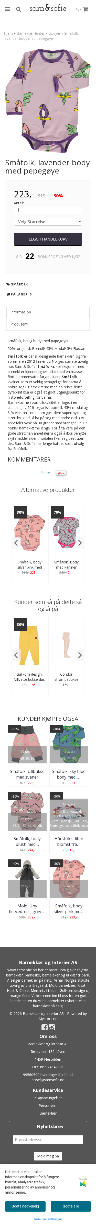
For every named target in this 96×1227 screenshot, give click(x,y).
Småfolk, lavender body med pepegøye (41, 36)
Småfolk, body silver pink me (69, 908)
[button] (16, 543)
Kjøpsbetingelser (48, 1097)
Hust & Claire (18, 990)
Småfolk (19, 284)
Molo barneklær (62, 985)
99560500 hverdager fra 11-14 (48, 1074)
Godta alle (71, 1206)
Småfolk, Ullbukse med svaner (27, 774)
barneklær (14, 975)
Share (45, 472)
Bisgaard (39, 985)
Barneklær (48, 1113)
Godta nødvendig (25, 1206)
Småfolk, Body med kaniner (66, 565)
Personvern (48, 1105)
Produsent (19, 324)
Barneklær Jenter (31, 33)
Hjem (8, 33)
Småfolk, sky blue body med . (69, 774)
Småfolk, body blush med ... (27, 841)
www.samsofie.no (22, 969)
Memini (37, 990)
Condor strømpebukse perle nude (66, 679)
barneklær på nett (36, 980)
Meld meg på (48, 1156)
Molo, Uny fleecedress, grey (27, 908)
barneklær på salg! (48, 1005)
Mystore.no (48, 1018)
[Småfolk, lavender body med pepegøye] (48, 101)
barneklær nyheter (63, 1000)
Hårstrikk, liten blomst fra (69, 841)
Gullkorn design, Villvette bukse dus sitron (29, 679)
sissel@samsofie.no (48, 1079)
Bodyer (54, 33)
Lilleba (51, 990)
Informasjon (20, 312)
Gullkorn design (72, 990)
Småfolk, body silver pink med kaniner (29, 567)
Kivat (81, 985)
